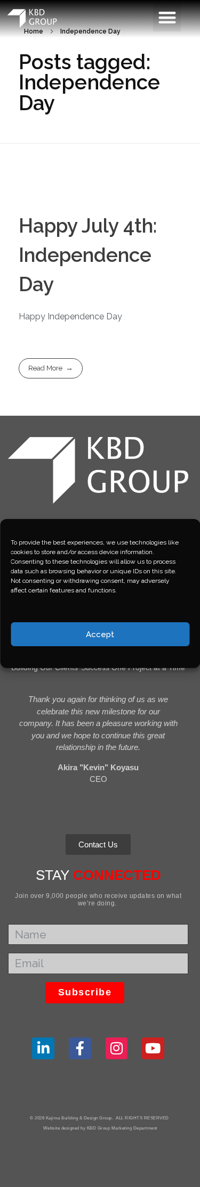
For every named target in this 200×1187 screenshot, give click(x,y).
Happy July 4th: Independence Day (88, 255)
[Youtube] (153, 1048)
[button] (167, 17)
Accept (100, 634)
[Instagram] (117, 1048)
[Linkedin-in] (43, 1048)
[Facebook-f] (80, 1048)
